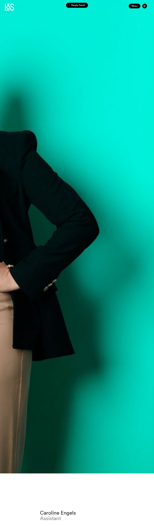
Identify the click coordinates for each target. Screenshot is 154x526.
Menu (135, 6)
